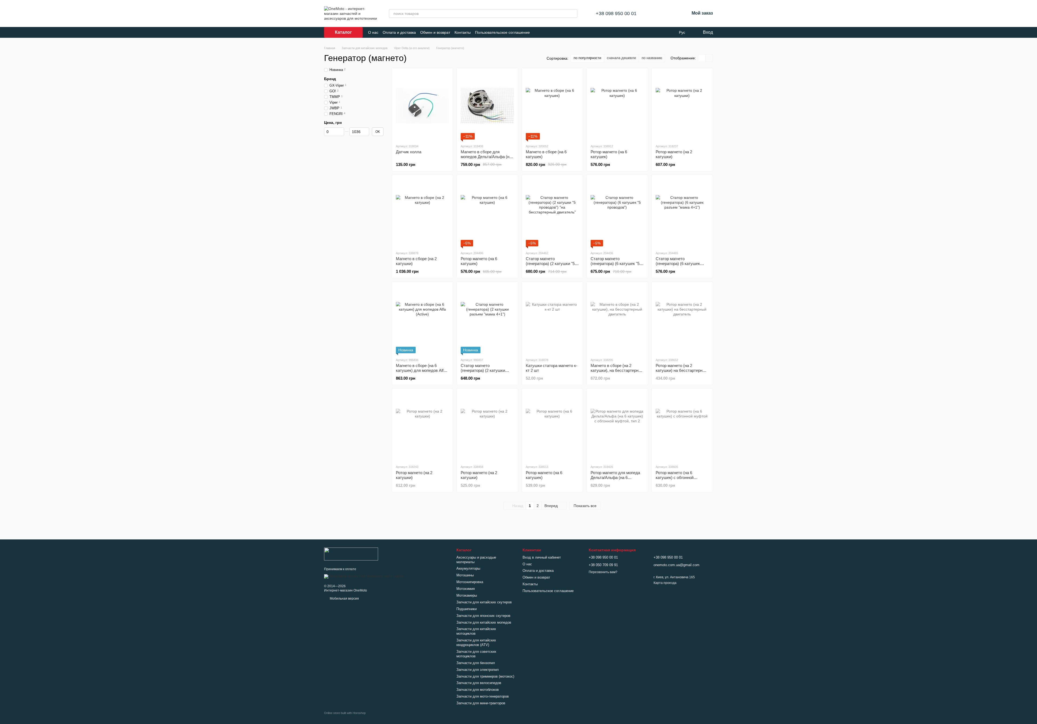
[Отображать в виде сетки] (702, 58)
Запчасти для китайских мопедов (483, 622)
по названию (652, 58)
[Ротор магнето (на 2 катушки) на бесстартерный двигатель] (682, 319)
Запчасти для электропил (477, 670)
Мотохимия (465, 589)
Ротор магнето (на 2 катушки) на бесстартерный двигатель (682, 370)
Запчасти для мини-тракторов (480, 703)
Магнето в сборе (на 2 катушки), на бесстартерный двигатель (617, 370)
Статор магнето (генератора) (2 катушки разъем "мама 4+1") (483, 370)
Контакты (462, 32)
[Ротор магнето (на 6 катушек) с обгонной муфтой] (682, 426)
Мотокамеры (466, 595)
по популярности (587, 58)
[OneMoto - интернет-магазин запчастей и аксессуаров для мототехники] (351, 554)
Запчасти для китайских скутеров (484, 602)
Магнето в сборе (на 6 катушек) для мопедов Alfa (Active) (421, 370)
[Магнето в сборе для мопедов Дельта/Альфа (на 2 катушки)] (487, 106)
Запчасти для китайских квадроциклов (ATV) (476, 642)
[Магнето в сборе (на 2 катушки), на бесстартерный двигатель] (617, 319)
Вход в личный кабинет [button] (542, 557)
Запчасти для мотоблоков (477, 690)
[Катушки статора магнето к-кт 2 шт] (552, 319)
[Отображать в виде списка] (709, 58)
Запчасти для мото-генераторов (482, 696)
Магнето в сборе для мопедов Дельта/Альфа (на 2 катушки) (486, 156)
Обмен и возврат (435, 32)
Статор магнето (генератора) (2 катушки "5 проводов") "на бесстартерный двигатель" (551, 266)
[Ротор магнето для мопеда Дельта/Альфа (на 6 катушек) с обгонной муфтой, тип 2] (617, 426)
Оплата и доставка (399, 32)
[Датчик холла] (422, 106)
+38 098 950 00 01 (616, 13)
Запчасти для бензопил (475, 663)
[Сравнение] (657, 13)
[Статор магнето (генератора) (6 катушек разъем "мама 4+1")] (682, 212)
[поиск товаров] (573, 13)
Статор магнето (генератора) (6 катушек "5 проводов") (615, 263)
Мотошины (465, 575)
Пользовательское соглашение (502, 32)
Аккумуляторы (468, 568)
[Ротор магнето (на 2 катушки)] (682, 106)
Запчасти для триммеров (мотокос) (485, 676)
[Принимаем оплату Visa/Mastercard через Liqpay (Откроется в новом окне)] (363, 576)
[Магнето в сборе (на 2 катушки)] (422, 212)
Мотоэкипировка (469, 582)
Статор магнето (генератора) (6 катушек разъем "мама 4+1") (678, 263)
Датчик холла (408, 151)
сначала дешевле (621, 58)
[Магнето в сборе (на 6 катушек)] (552, 106)
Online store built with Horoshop (345, 713)
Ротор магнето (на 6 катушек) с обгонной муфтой (674, 477)
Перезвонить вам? (603, 572)
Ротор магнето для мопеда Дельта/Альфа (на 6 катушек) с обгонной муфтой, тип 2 (615, 480)
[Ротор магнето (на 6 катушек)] (617, 106)
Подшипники (466, 609)
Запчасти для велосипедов (478, 683)
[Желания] (671, 13)
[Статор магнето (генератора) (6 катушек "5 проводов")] (617, 212)
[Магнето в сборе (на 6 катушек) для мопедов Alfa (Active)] (422, 319)
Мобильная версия (344, 598)
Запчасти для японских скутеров (483, 616)
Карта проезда (665, 583)
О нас (373, 32)
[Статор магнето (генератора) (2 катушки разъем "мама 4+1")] (487, 319)
